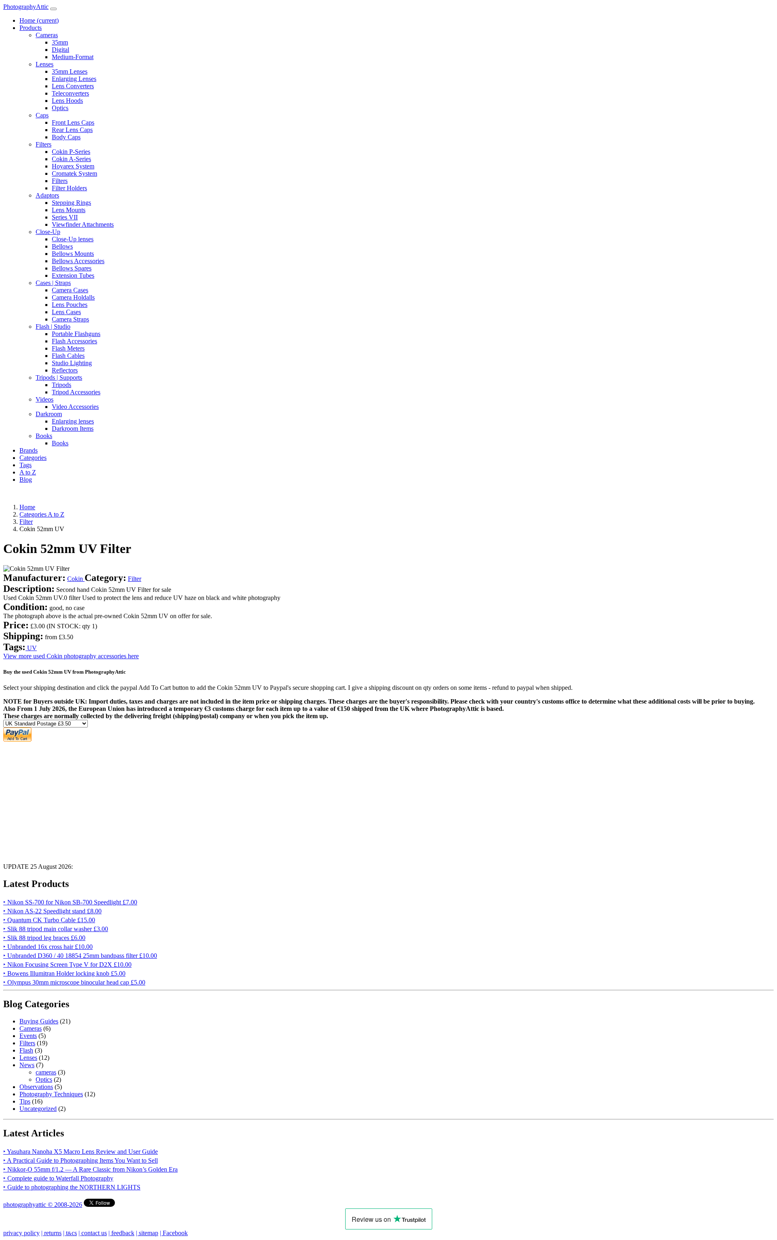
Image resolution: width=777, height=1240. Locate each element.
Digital (60, 49)
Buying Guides (38, 1021)
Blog (25, 479)
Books (60, 443)
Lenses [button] (44, 64)
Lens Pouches (69, 304)
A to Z (27, 472)
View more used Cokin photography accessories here (71, 656)
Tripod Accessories (76, 392)
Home (39, 20)
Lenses (28, 1057)
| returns (51, 1232)
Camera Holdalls (73, 297)
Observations (36, 1086)
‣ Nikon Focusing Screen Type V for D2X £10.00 (67, 964)
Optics (60, 107)
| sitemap (147, 1232)
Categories (33, 457)
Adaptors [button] (47, 195)
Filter (134, 578)
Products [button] (30, 27)
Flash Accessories (74, 341)
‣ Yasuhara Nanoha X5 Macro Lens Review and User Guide (80, 1151)
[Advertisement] (246, 800)
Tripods (61, 384)
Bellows (62, 246)
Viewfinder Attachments (83, 224)
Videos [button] (44, 399)
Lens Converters (73, 86)
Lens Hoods (67, 100)
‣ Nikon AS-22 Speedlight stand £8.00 (52, 911)
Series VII (65, 217)
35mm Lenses (69, 71)
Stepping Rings (71, 202)
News (26, 1064)
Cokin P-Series (71, 151)
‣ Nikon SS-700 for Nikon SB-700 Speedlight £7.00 (70, 902)
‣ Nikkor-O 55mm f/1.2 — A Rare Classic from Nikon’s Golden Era (90, 1169)
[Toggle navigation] (53, 9)
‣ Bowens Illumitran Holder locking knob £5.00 (64, 973)
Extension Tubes (73, 275)
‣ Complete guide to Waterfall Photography (58, 1178)
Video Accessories (75, 406)
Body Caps (66, 137)
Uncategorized (38, 1108)
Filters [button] (43, 144)
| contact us (93, 1232)
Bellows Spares (71, 268)
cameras (46, 1072)
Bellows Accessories (78, 260)
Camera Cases (70, 290)
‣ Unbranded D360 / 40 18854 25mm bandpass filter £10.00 (80, 955)
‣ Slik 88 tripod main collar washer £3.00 (55, 928)
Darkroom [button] (49, 413)
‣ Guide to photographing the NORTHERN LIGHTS (71, 1187)
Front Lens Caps (73, 122)
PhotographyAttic (26, 6)
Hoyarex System (73, 166)
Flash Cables (68, 355)
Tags (25, 465)
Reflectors (65, 370)
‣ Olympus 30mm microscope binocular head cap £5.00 (74, 982)
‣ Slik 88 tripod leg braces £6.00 (44, 937)
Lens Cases (66, 311)
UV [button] (31, 647)
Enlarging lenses (73, 421)
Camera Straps (70, 319)
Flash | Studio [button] (53, 326)
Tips (24, 1101)
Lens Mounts (68, 209)
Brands (28, 450)
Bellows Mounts (73, 253)
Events (28, 1035)
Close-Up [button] (48, 231)
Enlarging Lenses (74, 78)
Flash (26, 1050)
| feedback (121, 1232)
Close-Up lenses (72, 239)
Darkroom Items (72, 428)
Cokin (76, 578)
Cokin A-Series (71, 158)
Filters (60, 180)
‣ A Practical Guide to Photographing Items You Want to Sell (80, 1160)
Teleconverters (70, 93)
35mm (60, 42)
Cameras (30, 1028)
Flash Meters (68, 348)
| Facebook (174, 1232)
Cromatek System (74, 173)
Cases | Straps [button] (53, 282)
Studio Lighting (72, 362)
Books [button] (44, 435)
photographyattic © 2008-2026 (42, 1204)
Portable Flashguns (76, 333)
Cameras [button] (47, 35)
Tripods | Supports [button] (59, 377)
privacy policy (21, 1232)
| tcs (70, 1232)
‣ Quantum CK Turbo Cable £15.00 (49, 920)
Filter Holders (69, 188)
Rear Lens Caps (72, 129)
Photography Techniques (51, 1094)
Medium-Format (72, 56)
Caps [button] (42, 115)
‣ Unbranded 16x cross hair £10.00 (48, 946)
